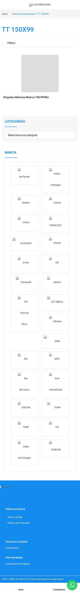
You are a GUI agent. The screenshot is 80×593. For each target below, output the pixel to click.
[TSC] (55, 428)
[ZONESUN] (55, 448)
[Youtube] (19, 499)
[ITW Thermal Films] (24, 313)
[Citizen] (24, 223)
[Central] (55, 203)
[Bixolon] (24, 203)
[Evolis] (24, 263)
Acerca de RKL (15, 517)
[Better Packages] (55, 179)
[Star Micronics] (24, 384)
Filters (11, 42)
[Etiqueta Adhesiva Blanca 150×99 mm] (40, 73)
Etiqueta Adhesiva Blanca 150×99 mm (26, 97)
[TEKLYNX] (24, 408)
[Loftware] (55, 322)
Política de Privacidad (18, 523)
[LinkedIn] (15, 499)
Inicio (21, 589)
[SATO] (55, 359)
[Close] (76, 112)
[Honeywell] (24, 283)
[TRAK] (24, 428)
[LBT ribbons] (55, 302)
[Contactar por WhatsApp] (72, 585)
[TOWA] (55, 408)
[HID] (55, 263)
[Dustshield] (24, 243)
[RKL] (24, 359)
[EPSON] (55, 244)
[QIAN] (55, 341)
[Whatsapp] (29, 499)
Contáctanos (59, 589)
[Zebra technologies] (24, 452)
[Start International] (55, 384)
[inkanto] (55, 283)
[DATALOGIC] (55, 224)
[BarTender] (24, 175)
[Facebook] (24, 499)
